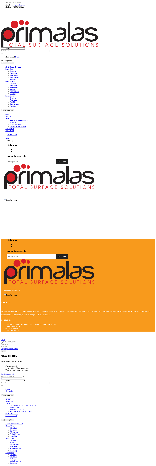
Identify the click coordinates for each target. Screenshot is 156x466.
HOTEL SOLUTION (18, 409)
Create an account (7, 374)
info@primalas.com (18, 5)
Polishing (13, 451)
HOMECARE (15, 407)
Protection (13, 430)
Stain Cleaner (15, 434)
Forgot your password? (9, 349)
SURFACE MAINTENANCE (21, 412)
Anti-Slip (13, 436)
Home (7, 138)
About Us (9, 401)
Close (3, 340)
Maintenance (14, 432)
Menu (7, 389)
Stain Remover (15, 449)
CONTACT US (11, 416)
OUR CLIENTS (11, 414)
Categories (9, 391)
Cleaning (13, 428)
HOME (8, 399)
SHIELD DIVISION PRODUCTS (23, 405)
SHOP (7, 403)
